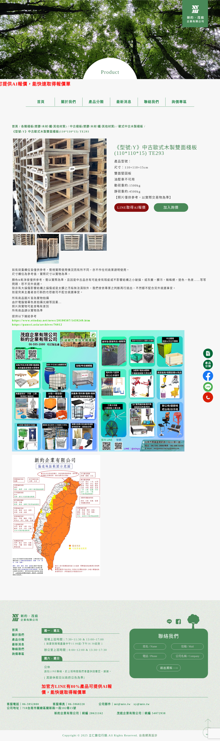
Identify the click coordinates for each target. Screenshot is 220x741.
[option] (59, 185)
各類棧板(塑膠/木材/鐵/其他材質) (44, 126)
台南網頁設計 (148, 735)
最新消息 (123, 102)
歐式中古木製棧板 (130, 126)
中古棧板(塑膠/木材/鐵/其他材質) (93, 126)
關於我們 (68, 102)
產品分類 (96, 102)
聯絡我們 (151, 102)
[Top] (208, 727)
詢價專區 (179, 102)
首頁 (41, 102)
